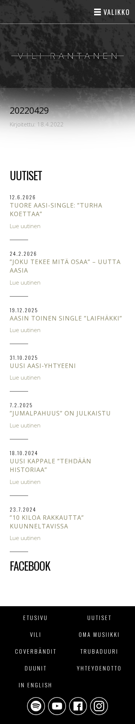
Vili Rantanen (67, 56)
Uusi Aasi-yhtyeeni (43, 366)
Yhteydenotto (99, 668)
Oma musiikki (99, 634)
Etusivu (35, 617)
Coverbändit (36, 651)
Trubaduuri (99, 651)
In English (35, 685)
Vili (36, 634)
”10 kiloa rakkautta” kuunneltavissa (47, 521)
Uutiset (99, 617)
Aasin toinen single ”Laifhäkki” (66, 318)
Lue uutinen (25, 226)
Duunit (36, 668)
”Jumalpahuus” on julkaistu (60, 413)
